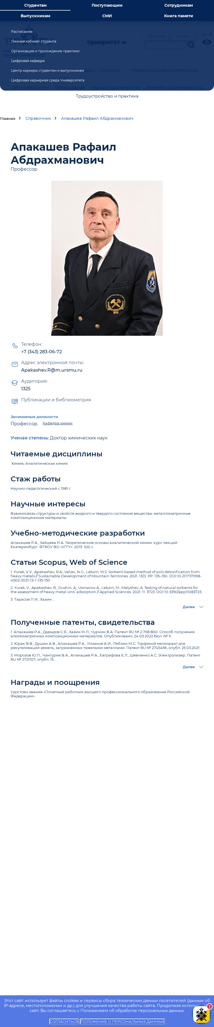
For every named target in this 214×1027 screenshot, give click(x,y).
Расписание (21, 31)
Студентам (35, 5)
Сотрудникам (178, 5)
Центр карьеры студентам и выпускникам (47, 70)
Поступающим (107, 5)
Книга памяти (178, 15)
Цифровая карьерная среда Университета (47, 80)
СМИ (107, 15)
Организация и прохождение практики (45, 51)
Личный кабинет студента (33, 41)
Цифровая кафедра (28, 61)
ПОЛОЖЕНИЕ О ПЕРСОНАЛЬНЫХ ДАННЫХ (122, 1021)
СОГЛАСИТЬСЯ (64, 1021)
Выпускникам (35, 15)
